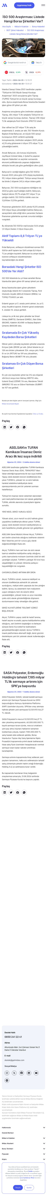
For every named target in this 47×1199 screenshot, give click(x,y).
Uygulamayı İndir (24, 5)
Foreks (41, 414)
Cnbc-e (35, 414)
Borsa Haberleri (38, 26)
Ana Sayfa (6, 26)
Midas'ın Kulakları (8, 1138)
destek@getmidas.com (14, 1060)
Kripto (4, 1159)
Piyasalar (5, 1154)
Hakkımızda (6, 1128)
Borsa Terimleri (7, 1149)
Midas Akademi (7, 1143)
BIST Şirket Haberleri (15, 30)
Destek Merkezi (8, 1133)
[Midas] (4, 5)
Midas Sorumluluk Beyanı (10, 404)
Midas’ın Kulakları (21, 26)
